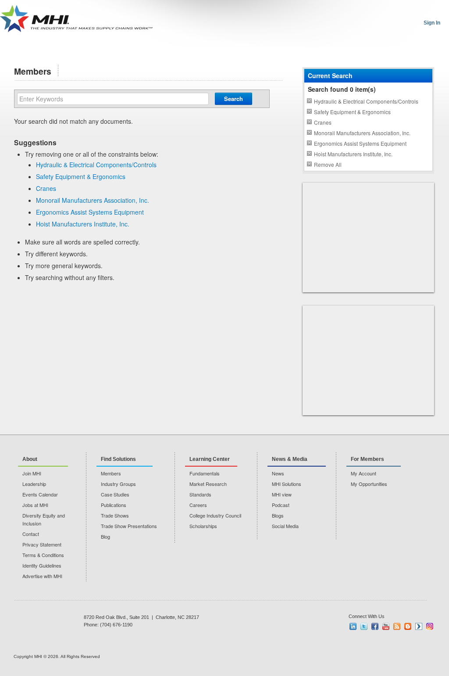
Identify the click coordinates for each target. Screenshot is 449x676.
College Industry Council (215, 515)
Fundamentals (204, 473)
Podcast (280, 504)
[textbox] (113, 99)
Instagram (429, 626)
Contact (30, 533)
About (29, 459)
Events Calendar (40, 494)
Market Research (208, 483)
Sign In (432, 23)
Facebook (374, 626)
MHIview (418, 626)
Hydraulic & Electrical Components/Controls (96, 164)
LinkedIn (352, 626)
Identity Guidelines (41, 565)
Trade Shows (115, 515)
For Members (367, 459)
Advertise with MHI (42, 575)
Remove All (328, 164)
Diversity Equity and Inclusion (43, 519)
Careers (198, 504)
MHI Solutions (286, 483)
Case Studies (115, 494)
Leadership (34, 483)
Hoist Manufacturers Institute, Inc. (82, 223)
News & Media (289, 459)
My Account (363, 473)
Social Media (285, 525)
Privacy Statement (41, 544)
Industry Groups (118, 483)
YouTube (385, 626)
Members (111, 473)
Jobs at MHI (35, 504)
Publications (113, 504)
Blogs (278, 515)
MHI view (282, 494)
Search (233, 98)
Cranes (46, 188)
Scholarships (203, 525)
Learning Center (209, 459)
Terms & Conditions (43, 554)
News (278, 473)
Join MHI (31, 473)
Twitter (363, 626)
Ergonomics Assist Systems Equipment (90, 212)
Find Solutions (118, 459)
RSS (396, 626)
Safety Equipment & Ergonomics (80, 176)
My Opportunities (369, 483)
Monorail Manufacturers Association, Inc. (92, 200)
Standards (200, 494)
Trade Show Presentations (129, 525)
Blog (105, 536)
